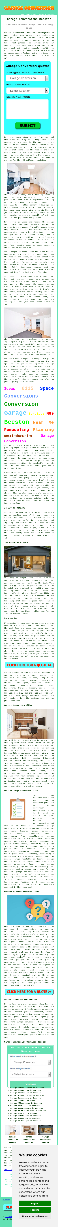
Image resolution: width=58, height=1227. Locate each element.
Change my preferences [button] (34, 1216)
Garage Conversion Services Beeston (25, 1042)
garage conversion (39, 1035)
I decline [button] (34, 1209)
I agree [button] (34, 1203)
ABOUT (35, 14)
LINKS (28, 14)
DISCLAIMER (50, 14)
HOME (22, 14)
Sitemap (6, 1200)
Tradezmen (10, 1217)
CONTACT (41, 14)
